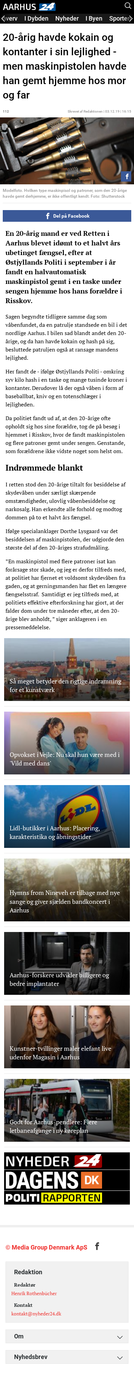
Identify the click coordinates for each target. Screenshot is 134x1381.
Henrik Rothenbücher (34, 1293)
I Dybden (36, 18)
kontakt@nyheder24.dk (36, 1313)
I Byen (94, 18)
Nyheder (67, 18)
